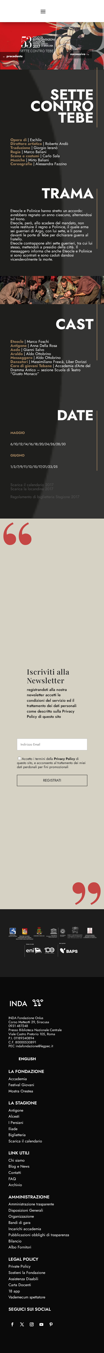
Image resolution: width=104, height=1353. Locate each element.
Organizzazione (21, 1216)
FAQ (12, 1179)
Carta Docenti (19, 1285)
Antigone (15, 1110)
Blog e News (18, 1166)
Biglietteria (17, 1135)
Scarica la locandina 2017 (31, 489)
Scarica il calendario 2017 (31, 485)
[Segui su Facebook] (12, 1324)
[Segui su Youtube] (41, 1324)
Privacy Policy (64, 758)
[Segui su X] (22, 1324)
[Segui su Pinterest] (51, 1324)
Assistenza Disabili (23, 1279)
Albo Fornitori (19, 1247)
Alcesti (13, 1116)
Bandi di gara (19, 1222)
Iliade (12, 1129)
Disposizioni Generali (25, 1210)
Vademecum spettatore (26, 1297)
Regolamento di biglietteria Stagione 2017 (44, 497)
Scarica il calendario (25, 1141)
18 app (14, 1291)
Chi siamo (16, 1160)
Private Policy (19, 1266)
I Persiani (15, 1122)
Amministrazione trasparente (31, 1204)
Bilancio (15, 1241)
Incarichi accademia (24, 1229)
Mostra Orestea (20, 1091)
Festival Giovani (21, 1085)
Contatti (14, 1172)
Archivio (15, 1185)
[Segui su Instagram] (32, 1324)
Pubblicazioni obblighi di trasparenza (38, 1235)
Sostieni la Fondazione (26, 1272)
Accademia (17, 1079)
